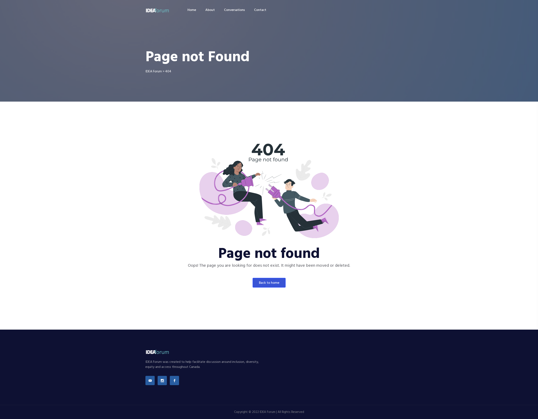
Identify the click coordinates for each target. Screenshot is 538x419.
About (210, 10)
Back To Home (269, 283)
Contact (260, 10)
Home (191, 10)
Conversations (234, 10)
